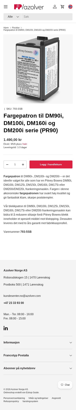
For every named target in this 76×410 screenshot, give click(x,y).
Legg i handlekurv (51, 164)
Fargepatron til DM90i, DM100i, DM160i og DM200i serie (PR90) (35, 30)
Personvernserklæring (14, 398)
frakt (24, 144)
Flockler (16, 28)
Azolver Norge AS (19, 389)
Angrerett (56, 398)
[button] (62, 7)
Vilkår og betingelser (38, 398)
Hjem (6, 28)
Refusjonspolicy (11, 401)
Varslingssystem (30, 401)
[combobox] (38, 16)
